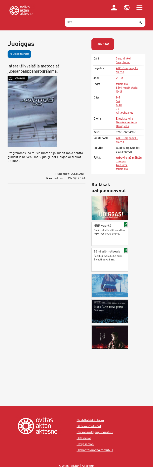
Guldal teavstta (19, 54)
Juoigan (121, 162)
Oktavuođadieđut (88, 426)
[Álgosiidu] (22, 10)
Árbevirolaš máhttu (129, 158)
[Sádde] (140, 22)
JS (117, 109)
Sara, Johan (123, 62)
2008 (119, 78)
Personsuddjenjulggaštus (94, 432)
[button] (127, 7)
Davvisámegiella (126, 123)
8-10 (119, 105)
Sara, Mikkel (123, 59)
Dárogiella (122, 126)
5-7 (118, 101)
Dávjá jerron (85, 444)
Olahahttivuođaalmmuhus (94, 450)
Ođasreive (83, 438)
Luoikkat (102, 44)
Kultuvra (122, 165)
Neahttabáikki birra (90, 420)
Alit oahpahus (124, 113)
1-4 (118, 98)
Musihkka (122, 84)
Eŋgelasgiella (124, 119)
